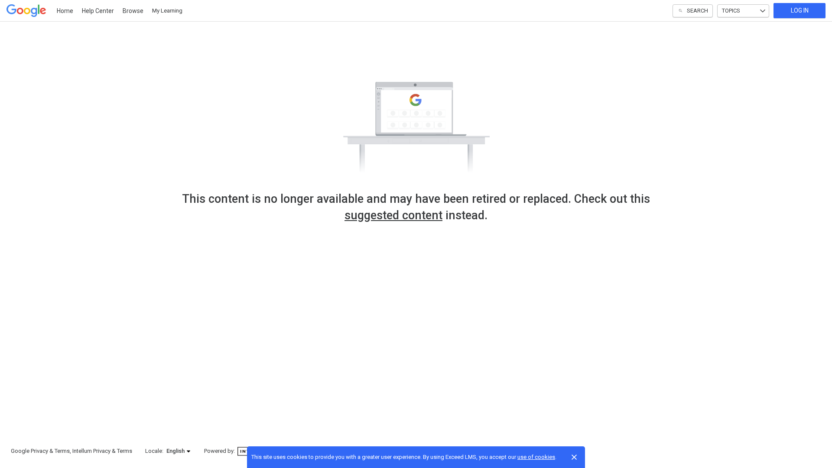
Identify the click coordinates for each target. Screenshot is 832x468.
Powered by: (220, 451)
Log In (800, 10)
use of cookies (536, 457)
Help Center (98, 10)
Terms (62, 451)
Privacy (39, 451)
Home (65, 10)
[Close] (574, 457)
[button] (178, 451)
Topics (731, 10)
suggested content (393, 215)
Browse (133, 10)
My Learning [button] (167, 10)
